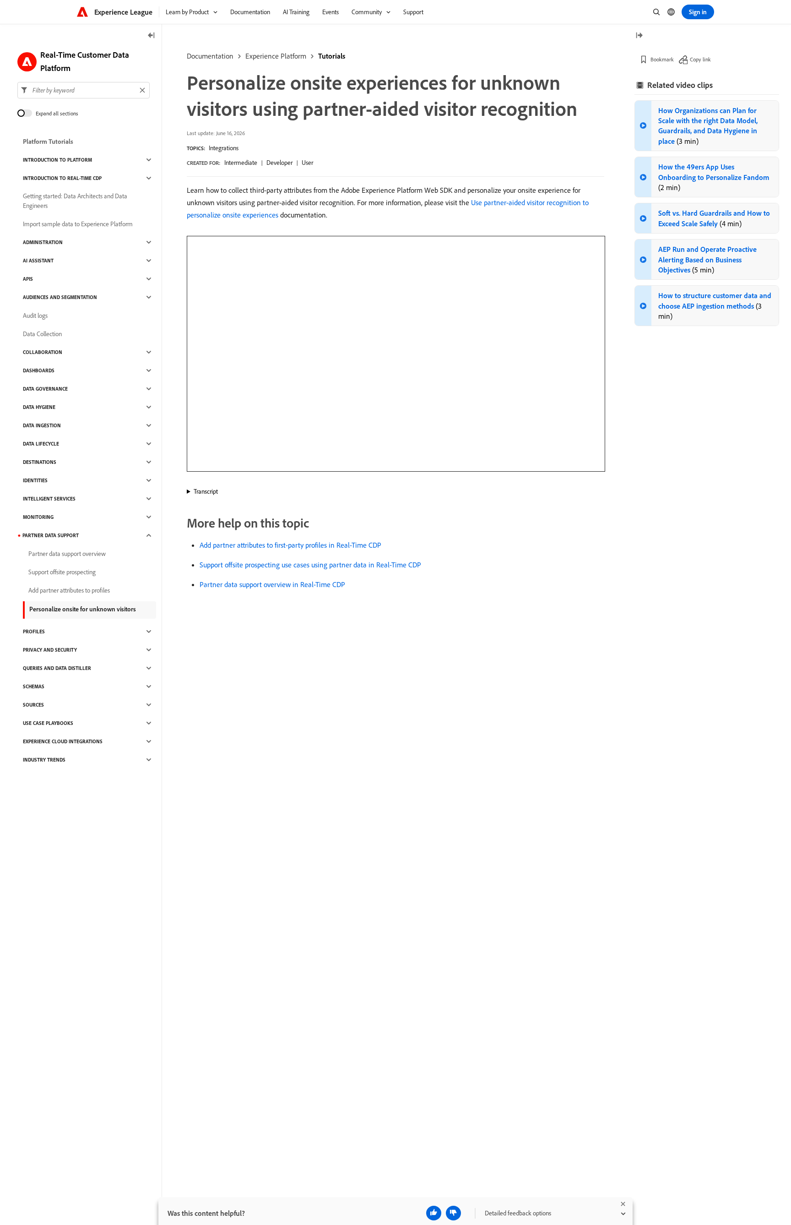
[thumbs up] (433, 1213)
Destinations (39, 462)
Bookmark (662, 59)
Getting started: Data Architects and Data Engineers (75, 201)
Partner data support (50, 535)
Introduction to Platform (57, 160)
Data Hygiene (39, 407)
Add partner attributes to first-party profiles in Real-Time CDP (290, 545)
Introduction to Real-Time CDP (62, 178)
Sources (33, 705)
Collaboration (42, 352)
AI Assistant (38, 260)
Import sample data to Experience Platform (78, 224)
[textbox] (83, 90)
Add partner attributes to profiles (69, 590)
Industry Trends (44, 760)
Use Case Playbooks (48, 723)
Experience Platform (275, 55)
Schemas (33, 686)
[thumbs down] (453, 1213)
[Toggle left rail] (151, 36)
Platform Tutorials (48, 141)
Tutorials (331, 55)
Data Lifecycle (41, 444)
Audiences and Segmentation (60, 297)
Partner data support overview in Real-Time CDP (272, 584)
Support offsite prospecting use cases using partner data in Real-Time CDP (310, 564)
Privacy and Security (50, 650)
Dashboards (38, 370)
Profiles (34, 631)
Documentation (210, 55)
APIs (28, 279)
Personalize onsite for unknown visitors (82, 609)
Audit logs (35, 315)
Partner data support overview (67, 554)
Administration (43, 242)
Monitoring (38, 517)
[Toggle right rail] (639, 36)
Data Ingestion (42, 425)
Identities (35, 480)
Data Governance (45, 389)
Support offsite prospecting (62, 572)
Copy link (700, 59)
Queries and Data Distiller (57, 668)
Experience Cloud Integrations (63, 741)
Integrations (223, 148)
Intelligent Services (49, 498)
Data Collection (42, 334)
